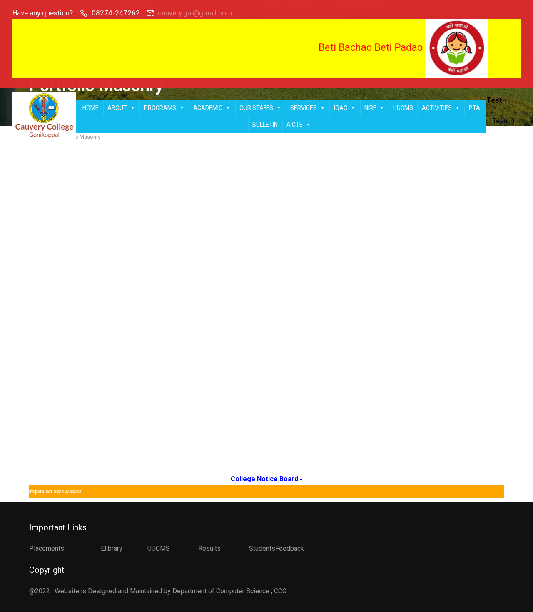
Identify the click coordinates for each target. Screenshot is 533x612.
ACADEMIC (207, 108)
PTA (474, 108)
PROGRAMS (160, 108)
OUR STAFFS (256, 108)
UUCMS (403, 108)
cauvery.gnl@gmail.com (195, 13)
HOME (90, 108)
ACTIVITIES (437, 108)
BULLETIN (265, 124)
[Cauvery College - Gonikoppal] (44, 116)
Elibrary (111, 548)
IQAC (340, 108)
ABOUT (117, 108)
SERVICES (303, 108)
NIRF (370, 108)
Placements (46, 548)
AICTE (294, 124)
